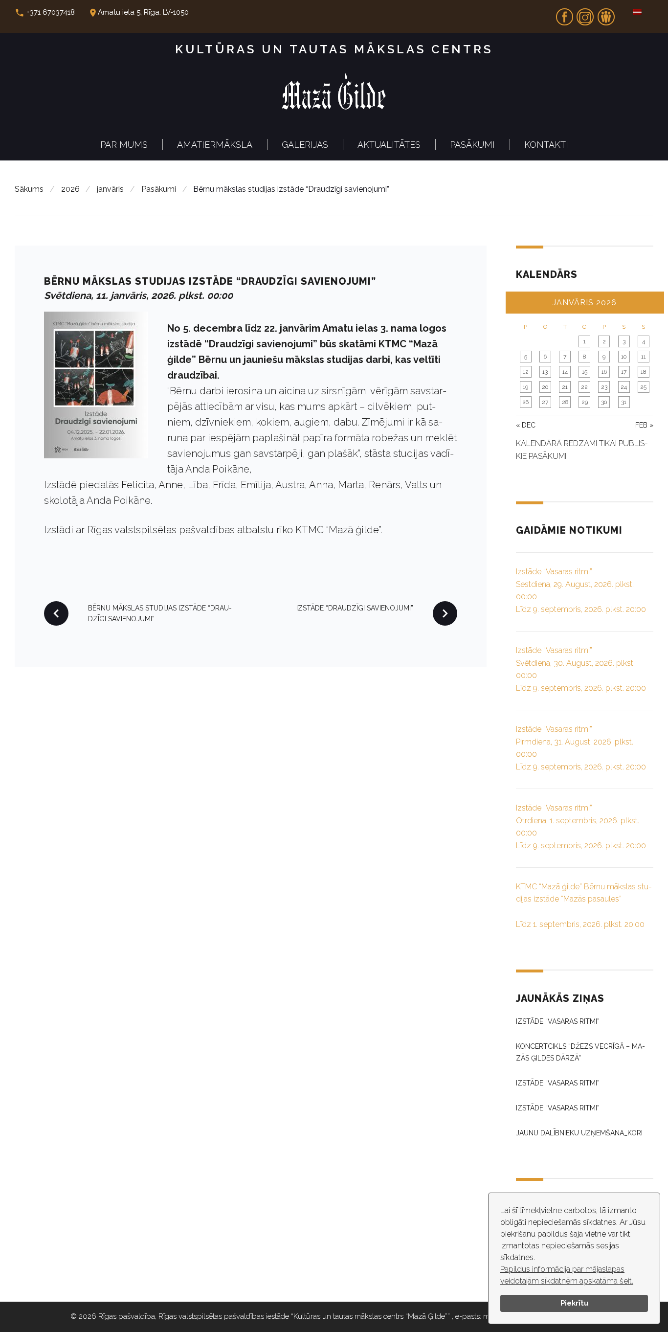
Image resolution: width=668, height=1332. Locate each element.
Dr (606, 13)
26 (525, 402)
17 (623, 371)
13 (545, 371)
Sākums (29, 189)
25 (643, 387)
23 (604, 387)
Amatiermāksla (214, 144)
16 (604, 371)
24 (624, 387)
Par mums (124, 144)
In (585, 13)
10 (623, 356)
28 (565, 402)
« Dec (525, 425)
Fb (564, 13)
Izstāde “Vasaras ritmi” (558, 1021)
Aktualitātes (389, 144)
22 (584, 387)
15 (584, 371)
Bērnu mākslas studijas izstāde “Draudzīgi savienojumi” (210, 281)
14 (565, 371)
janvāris (110, 189)
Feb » (644, 425)
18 (643, 371)
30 (604, 402)
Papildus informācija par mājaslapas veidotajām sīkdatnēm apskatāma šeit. (566, 1275)
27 (545, 402)
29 (584, 402)
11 (643, 356)
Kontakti (546, 144)
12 (526, 371)
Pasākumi (472, 144)
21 (565, 387)
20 (545, 387)
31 (623, 402)
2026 (70, 189)
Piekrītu (574, 1303)
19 (525, 387)
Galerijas (305, 144)
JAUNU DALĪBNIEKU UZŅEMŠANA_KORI (579, 1133)
